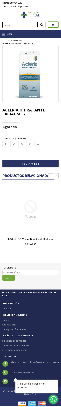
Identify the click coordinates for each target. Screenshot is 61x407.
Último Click (30, 394)
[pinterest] (21, 144)
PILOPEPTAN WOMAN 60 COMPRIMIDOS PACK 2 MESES (31, 238)
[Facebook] (5, 144)
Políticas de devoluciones (16, 345)
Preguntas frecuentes (15, 329)
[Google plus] (29, 144)
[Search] (41, 24)
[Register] (17, 6)
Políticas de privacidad (15, 340)
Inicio (4, 40)
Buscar (7, 308)
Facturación (10, 324)
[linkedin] (37, 144)
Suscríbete (9, 267)
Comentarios (30, 164)
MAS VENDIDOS (17, 40)
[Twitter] (13, 144)
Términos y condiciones (15, 349)
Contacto (8, 320)
